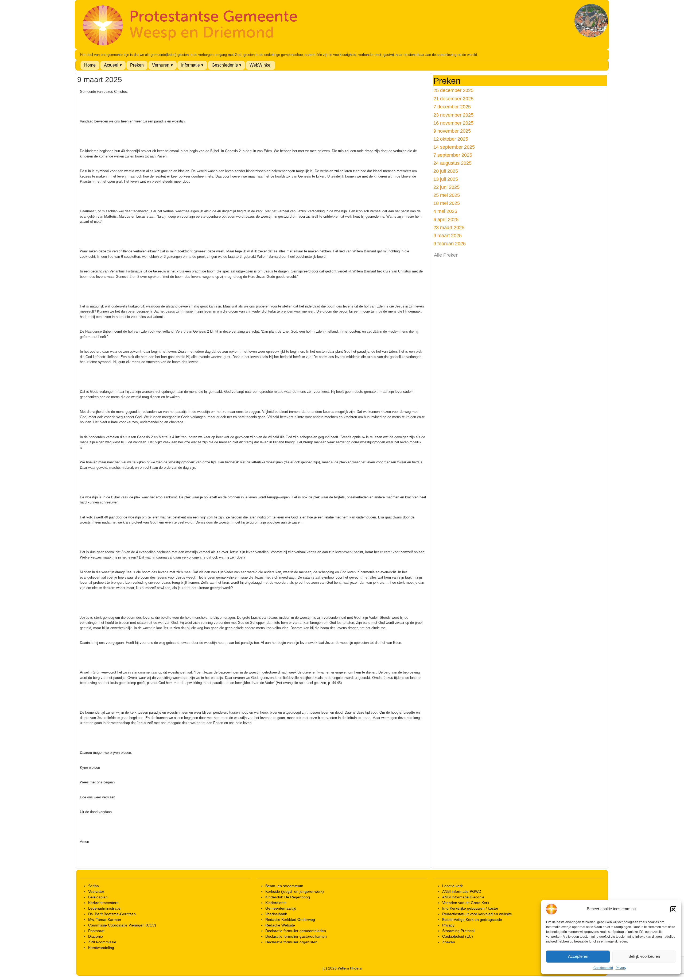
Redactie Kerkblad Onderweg (290, 919)
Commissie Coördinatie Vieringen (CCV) (122, 925)
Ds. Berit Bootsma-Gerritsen (112, 914)
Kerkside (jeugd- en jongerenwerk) (294, 891)
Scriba (93, 886)
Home (90, 65)
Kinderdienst (275, 903)
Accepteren (578, 956)
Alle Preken (446, 255)
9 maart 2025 (447, 235)
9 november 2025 (452, 131)
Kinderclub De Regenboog (287, 897)
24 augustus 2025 (452, 163)
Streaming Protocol (458, 931)
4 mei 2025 (445, 211)
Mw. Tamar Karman (104, 919)
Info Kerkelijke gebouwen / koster (470, 908)
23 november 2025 (453, 115)
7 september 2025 (452, 155)
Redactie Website (280, 925)
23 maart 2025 (448, 227)
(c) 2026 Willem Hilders (342, 968)
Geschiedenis (225, 65)
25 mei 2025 (446, 195)
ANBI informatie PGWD (461, 891)
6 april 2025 (445, 219)
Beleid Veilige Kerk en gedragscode (472, 919)
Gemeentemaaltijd (280, 908)
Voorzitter (96, 891)
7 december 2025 (452, 106)
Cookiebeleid (603, 968)
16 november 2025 (453, 123)
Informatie (190, 65)
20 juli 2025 (445, 171)
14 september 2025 (454, 147)
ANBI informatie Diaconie (463, 897)
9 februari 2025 (449, 243)
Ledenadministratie (104, 908)
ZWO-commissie (102, 942)
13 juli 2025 (445, 179)
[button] (673, 909)
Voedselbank (276, 914)
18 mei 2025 (446, 203)
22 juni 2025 (446, 187)
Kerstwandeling (101, 947)
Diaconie (95, 936)
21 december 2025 (453, 98)
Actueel (111, 65)
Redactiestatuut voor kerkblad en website (477, 914)
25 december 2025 (453, 90)
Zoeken (448, 942)
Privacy (621, 968)
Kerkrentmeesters (103, 903)
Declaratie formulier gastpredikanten (296, 936)
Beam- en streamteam (284, 886)
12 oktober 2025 (450, 139)
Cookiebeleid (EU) (457, 936)
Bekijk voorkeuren (644, 956)
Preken (137, 65)
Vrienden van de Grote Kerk (465, 903)
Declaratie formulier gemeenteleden (295, 931)
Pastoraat (96, 931)
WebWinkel (260, 65)
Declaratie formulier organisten (291, 942)
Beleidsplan (98, 897)
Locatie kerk (452, 886)
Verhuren (160, 65)
